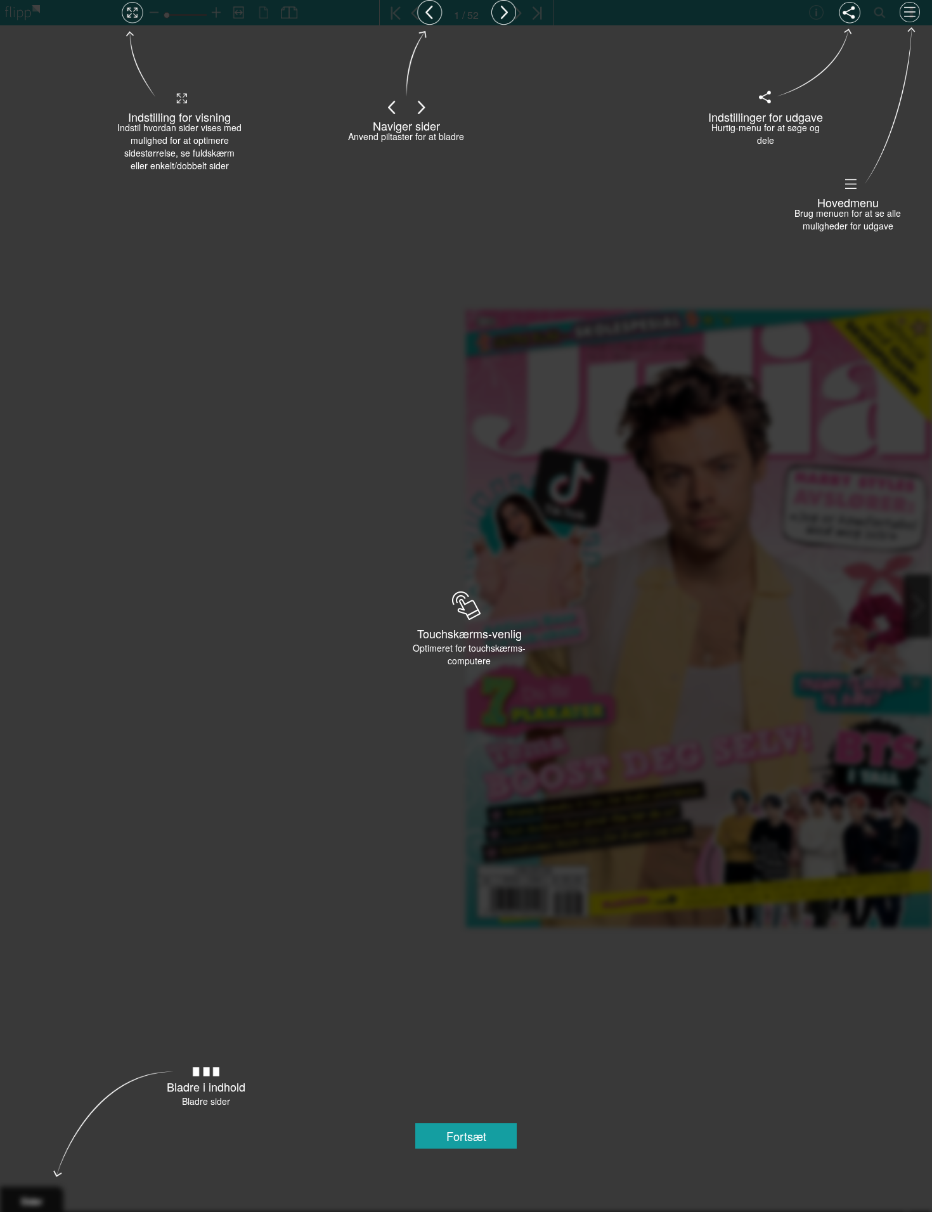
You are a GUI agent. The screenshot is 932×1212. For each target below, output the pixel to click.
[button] (466, 1136)
